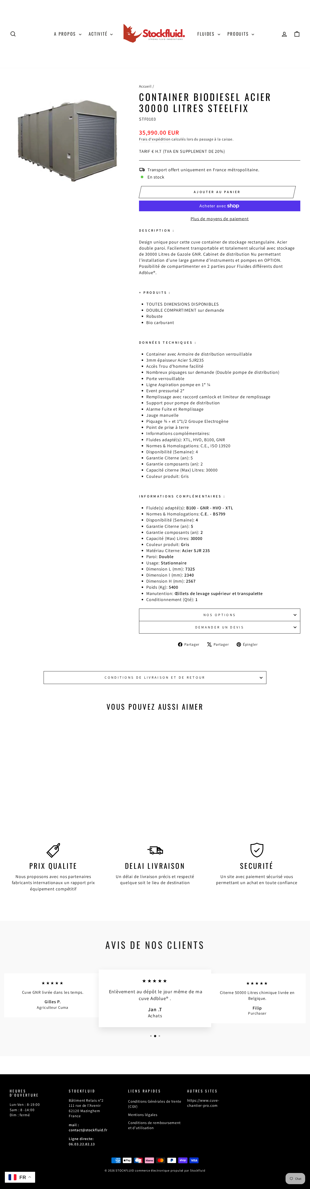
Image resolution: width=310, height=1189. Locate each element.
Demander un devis (219, 627)
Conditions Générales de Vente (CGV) (154, 1104)
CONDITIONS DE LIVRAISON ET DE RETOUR (155, 677)
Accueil (145, 86)
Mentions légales (142, 1114)
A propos (66, 34)
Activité (99, 34)
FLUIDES (207, 34)
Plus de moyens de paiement (220, 218)
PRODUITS (238, 34)
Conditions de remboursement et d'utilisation (154, 1125)
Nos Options (219, 614)
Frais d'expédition (154, 139)
